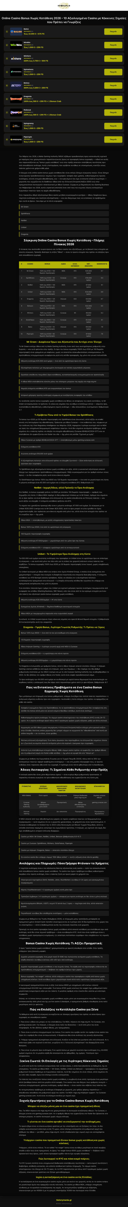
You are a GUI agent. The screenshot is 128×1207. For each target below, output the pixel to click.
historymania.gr (64, 1200)
